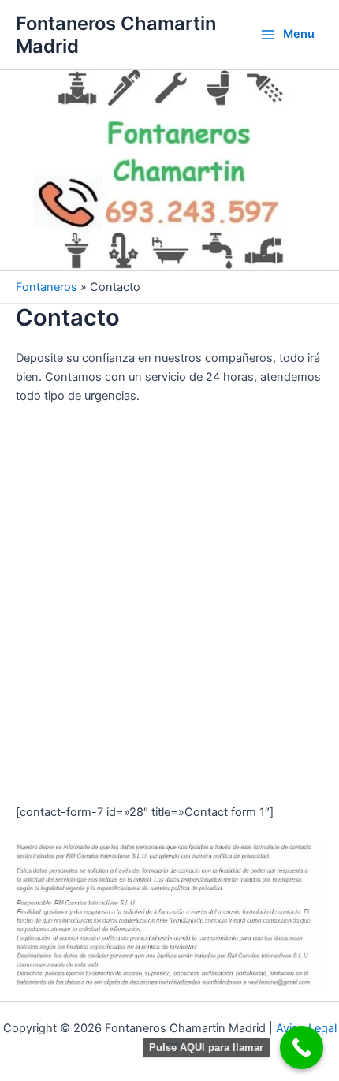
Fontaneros (46, 287)
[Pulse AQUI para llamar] (301, 1047)
